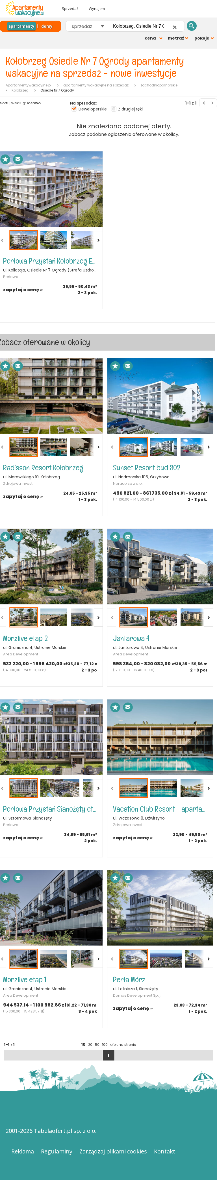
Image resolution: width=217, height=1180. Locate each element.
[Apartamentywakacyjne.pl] (30, 9)
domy (47, 26)
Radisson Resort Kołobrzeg (43, 468)
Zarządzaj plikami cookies (113, 1151)
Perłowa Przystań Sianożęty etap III (50, 809)
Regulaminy (56, 1151)
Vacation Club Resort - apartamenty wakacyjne (160, 809)
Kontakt (164, 1151)
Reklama (22, 1151)
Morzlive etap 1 (24, 980)
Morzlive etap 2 (25, 638)
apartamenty (21, 26)
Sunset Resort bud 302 (146, 468)
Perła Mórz (129, 980)
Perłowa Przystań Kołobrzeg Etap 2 (50, 261)
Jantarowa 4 (131, 638)
